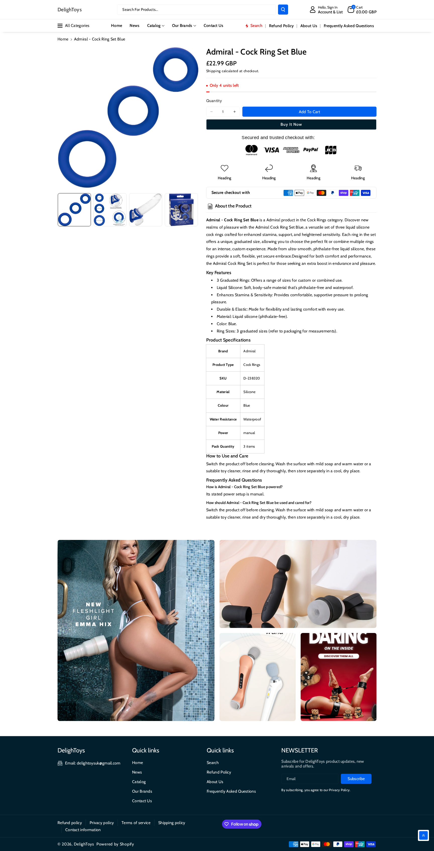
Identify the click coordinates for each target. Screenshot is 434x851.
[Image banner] (136, 630)
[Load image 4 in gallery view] (181, 209)
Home (63, 39)
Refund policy (70, 822)
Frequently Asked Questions (231, 791)
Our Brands (182, 25)
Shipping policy (171, 822)
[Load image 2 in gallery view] (110, 209)
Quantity (214, 100)
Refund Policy (219, 772)
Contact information (83, 829)
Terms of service (136, 822)
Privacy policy (102, 822)
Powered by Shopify (115, 844)
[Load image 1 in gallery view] (74, 209)
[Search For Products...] (283, 10)
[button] (362, 9)
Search (213, 762)
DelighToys (84, 844)
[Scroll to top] (423, 835)
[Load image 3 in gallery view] (145, 209)
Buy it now (291, 124)
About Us (215, 781)
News (137, 772)
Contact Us (142, 800)
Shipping (213, 71)
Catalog (154, 25)
